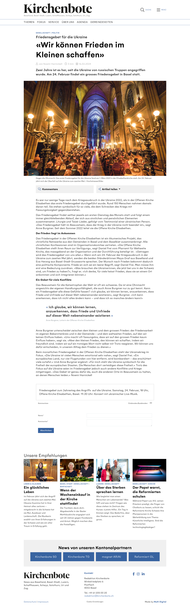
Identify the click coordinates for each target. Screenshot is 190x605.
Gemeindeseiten (101, 22)
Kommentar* (43, 421)
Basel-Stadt (66, 484)
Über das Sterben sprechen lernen (110, 489)
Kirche (151, 484)
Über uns (68, 22)
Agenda (82, 22)
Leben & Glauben (32, 484)
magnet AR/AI (111, 556)
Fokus (41, 22)
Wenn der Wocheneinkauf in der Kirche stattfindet (75, 497)
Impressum (43, 601)
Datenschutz (30, 601)
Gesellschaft (43, 33)
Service (53, 22)
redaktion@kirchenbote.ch (99, 595)
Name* (41, 415)
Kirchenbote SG (46, 556)
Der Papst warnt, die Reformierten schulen (147, 492)
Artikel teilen (110, 189)
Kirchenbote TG (79, 556)
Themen (29, 22)
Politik (55, 33)
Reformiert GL (144, 556)
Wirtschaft (66, 487)
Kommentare (50, 189)
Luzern (100, 484)
